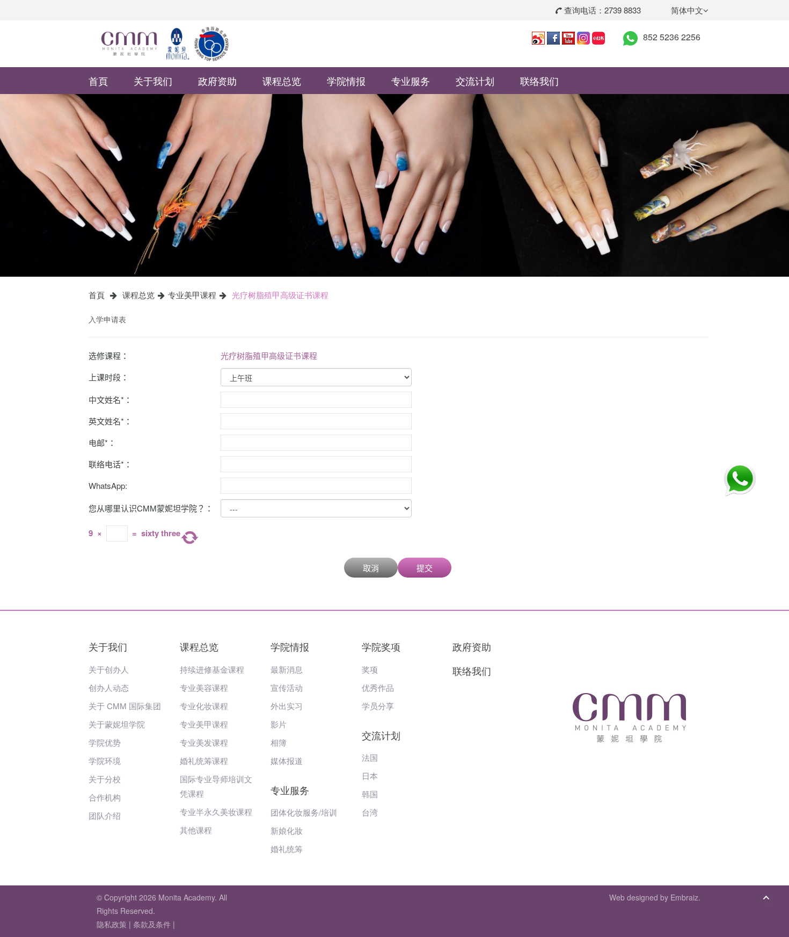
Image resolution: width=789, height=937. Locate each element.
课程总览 (281, 81)
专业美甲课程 (192, 294)
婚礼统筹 (287, 848)
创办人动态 (109, 687)
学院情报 (346, 81)
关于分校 (105, 778)
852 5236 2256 (671, 37)
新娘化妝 (287, 830)
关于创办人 (109, 669)
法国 (370, 757)
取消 (371, 567)
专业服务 (410, 81)
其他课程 (196, 829)
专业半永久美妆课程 (216, 811)
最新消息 (287, 669)
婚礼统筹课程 (204, 760)
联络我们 (539, 81)
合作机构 (105, 797)
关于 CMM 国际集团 (125, 705)
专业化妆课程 (204, 705)
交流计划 (475, 81)
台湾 (370, 812)
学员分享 (378, 705)
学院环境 (105, 760)
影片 (279, 724)
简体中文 (687, 10)
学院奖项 (381, 646)
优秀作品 (378, 687)
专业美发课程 (204, 742)
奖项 (370, 669)
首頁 (98, 81)
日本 (370, 775)
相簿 (279, 742)
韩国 (370, 793)
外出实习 (287, 705)
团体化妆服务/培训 (304, 812)
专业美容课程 (204, 687)
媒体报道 (287, 760)
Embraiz (684, 897)
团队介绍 (105, 815)
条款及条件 (152, 924)
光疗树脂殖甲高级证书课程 (280, 294)
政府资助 (217, 81)
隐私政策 (112, 924)
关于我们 (153, 81)
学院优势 (105, 742)
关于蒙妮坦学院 (117, 724)
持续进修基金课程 (212, 669)
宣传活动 (287, 687)
